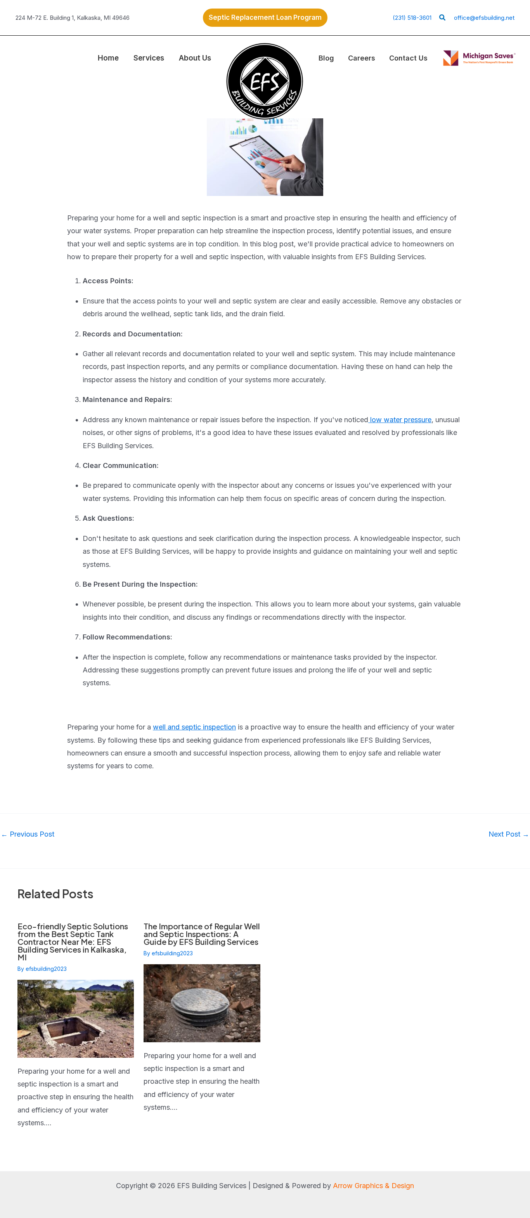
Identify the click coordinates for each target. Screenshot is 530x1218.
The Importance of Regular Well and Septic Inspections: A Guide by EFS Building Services (202, 933)
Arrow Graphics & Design (373, 1186)
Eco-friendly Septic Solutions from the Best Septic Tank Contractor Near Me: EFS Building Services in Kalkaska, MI (72, 941)
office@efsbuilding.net (484, 17)
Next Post (508, 834)
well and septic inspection (194, 727)
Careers (361, 58)
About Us (195, 58)
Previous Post (27, 834)
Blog (326, 58)
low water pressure (399, 420)
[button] (265, 18)
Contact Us (408, 58)
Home (108, 58)
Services (148, 58)
